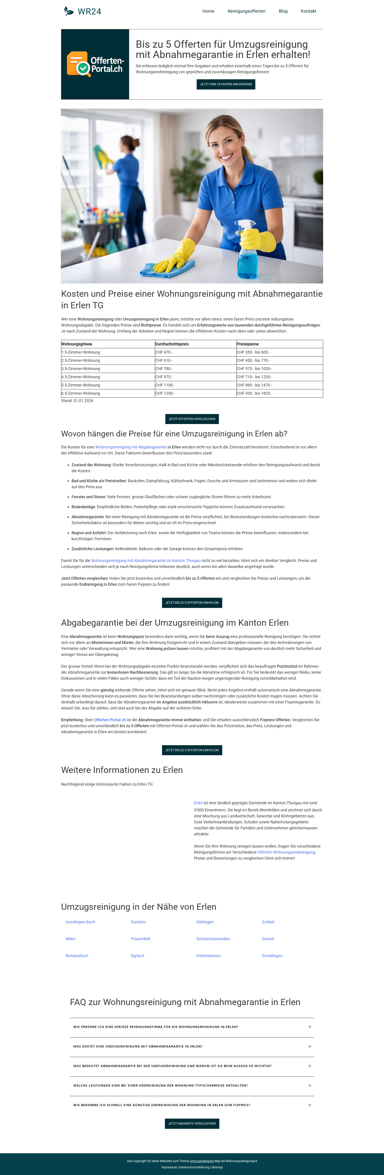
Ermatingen (272, 955)
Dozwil (268, 938)
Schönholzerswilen (213, 938)
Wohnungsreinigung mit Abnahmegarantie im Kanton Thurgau (146, 560)
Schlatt (268, 922)
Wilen (70, 938)
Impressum (169, 1167)
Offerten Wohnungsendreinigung (286, 852)
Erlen (198, 803)
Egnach (137, 955)
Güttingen (205, 922)
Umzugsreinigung (202, 1161)
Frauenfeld (140, 938)
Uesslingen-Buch (80, 922)
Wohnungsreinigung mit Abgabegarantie (131, 447)
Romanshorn (77, 955)
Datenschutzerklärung (194, 1167)
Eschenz (138, 922)
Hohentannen (208, 955)
